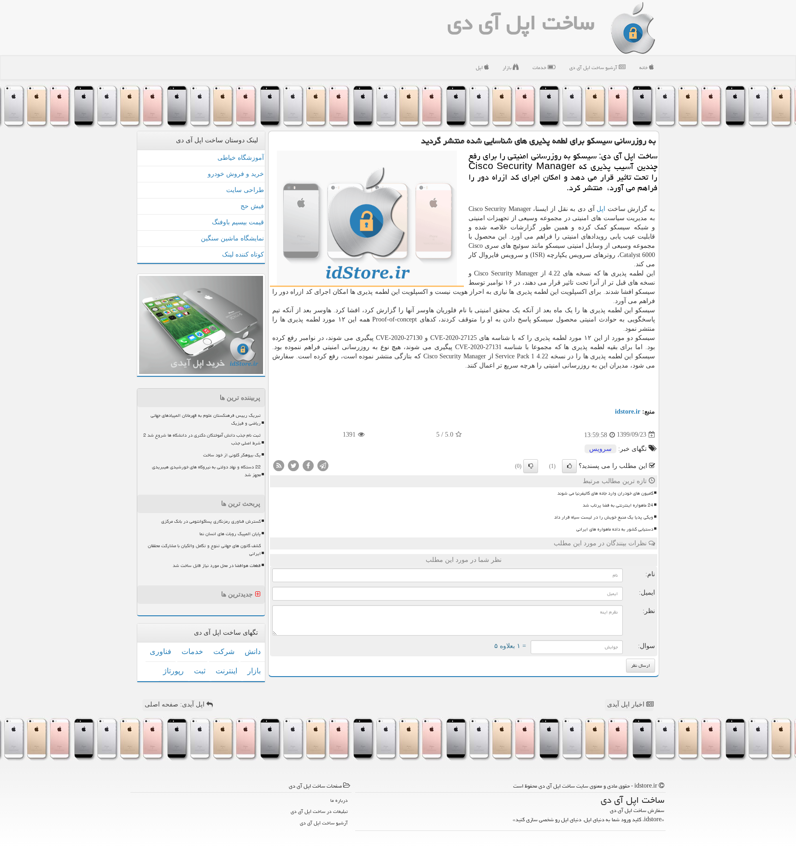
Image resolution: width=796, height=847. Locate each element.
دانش (253, 651)
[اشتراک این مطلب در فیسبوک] (308, 464)
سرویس (600, 448)
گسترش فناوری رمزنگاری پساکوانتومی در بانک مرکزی (211, 521)
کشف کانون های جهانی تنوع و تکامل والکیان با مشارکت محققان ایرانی (204, 549)
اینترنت (226, 671)
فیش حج (252, 206)
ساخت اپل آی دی (520, 22)
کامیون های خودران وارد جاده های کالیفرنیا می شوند (605, 493)
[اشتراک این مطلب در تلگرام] (322, 464)
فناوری (160, 651)
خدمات (540, 67)
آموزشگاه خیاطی (240, 157)
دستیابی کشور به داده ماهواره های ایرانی (614, 529)
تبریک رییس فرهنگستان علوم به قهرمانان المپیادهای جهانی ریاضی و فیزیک (206, 419)
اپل (480, 67)
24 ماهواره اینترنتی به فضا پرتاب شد (618, 505)
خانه (644, 67)
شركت (223, 651)
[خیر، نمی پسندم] (530, 466)
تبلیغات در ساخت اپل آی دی (319, 811)
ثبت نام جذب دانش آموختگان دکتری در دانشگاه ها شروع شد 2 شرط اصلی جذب (202, 439)
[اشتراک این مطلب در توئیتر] (293, 464)
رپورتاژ (173, 671)
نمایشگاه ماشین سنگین (232, 238)
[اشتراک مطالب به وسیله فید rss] (278, 464)
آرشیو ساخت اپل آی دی (594, 67)
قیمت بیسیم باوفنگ (238, 222)
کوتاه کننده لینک (243, 254)
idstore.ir (627, 411)
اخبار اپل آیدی (626, 704)
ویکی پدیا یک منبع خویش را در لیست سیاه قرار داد (603, 517)
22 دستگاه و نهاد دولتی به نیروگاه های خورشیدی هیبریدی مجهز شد (206, 470)
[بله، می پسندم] (569, 466)
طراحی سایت (245, 190)
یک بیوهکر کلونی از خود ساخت (232, 455)
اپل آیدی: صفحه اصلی (175, 704)
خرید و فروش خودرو (236, 173)
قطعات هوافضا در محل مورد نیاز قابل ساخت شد (217, 565)
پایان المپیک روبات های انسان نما (230, 533)
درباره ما (339, 800)
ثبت (199, 671)
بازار (508, 67)
